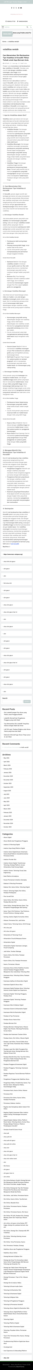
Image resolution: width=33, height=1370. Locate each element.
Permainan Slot (8, 1094)
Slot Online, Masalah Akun (11, 1203)
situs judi (6, 1133)
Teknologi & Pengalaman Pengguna (14, 1301)
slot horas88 (15, 544)
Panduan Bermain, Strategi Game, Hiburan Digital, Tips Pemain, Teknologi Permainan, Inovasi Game (16, 1029)
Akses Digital (7, 837)
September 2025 (8, 787)
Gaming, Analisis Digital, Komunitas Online (16, 917)
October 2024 (7, 827)
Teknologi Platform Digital (11, 1323)
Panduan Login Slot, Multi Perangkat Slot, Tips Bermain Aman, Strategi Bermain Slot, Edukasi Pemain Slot (16, 1051)
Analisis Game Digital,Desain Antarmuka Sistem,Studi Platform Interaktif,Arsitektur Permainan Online (16, 854)
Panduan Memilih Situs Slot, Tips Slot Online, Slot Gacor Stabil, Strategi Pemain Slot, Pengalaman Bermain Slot (17, 1059)
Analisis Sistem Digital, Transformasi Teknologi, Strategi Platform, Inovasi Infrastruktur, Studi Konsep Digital (14, 865)
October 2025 (7, 783)
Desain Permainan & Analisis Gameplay (15, 880)
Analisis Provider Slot (10, 859)
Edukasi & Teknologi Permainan (13, 883)
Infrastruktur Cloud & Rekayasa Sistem (15, 938)
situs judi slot (8, 1137)
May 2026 (6, 758)
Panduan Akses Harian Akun (12, 1019)
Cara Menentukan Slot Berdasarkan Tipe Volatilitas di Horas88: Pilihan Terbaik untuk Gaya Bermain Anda (16, 57)
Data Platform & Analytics (11, 876)
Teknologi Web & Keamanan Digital (14, 1326)
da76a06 (6, 63)
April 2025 (7, 805)
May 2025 (6, 801)
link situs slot (8, 583)
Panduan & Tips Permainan (11, 1016)
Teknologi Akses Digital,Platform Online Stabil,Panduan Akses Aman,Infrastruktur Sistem (16, 1314)
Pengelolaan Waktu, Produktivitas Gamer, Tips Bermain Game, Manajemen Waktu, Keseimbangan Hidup (17, 1085)
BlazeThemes (20, 1366)
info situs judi (8, 927)
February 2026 (8, 769)
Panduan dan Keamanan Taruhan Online (15, 1034)
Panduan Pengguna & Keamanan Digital (15, 1064)
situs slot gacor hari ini (10, 612)
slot (5, 576)
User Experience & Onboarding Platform (15, 1351)
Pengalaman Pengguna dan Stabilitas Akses (16, 1079)
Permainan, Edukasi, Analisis (12, 1103)
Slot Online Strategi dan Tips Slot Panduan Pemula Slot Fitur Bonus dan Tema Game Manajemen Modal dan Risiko (16, 1190)
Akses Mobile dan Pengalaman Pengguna (16, 841)
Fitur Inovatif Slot (9, 896)
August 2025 (7, 790)
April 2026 (7, 761)
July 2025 (6, 794)
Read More (6, 546)
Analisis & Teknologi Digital (12, 844)
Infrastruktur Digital (9, 942)
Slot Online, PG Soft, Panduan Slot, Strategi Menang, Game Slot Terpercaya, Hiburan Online (16, 1217)
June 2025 (7, 798)
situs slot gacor (8, 605)
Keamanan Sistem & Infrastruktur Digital (15, 1009)
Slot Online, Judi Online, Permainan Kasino (16, 1195)
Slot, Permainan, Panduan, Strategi (14, 1245)
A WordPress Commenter (11, 747)
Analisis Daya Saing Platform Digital (14, 848)
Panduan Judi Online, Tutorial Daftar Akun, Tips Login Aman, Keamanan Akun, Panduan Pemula (16, 1043)
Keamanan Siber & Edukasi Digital (13, 1005)
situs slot (6, 1148)
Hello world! (24, 747)
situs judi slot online (10, 1144)
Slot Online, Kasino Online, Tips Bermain (15, 1199)
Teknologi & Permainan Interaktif (13, 1304)
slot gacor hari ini (9, 1173)
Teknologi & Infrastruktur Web (12, 1290)
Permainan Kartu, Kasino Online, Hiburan (15, 1090)
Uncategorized (8, 1347)
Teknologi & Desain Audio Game (13, 1286)
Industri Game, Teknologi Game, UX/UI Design (17, 924)
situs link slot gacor (9, 561)
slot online (7, 1177)
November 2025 (8, 780)
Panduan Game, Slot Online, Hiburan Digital (16, 1038)
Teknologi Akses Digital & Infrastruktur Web (16, 1308)
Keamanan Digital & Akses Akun (13, 984)
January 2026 (7, 772)
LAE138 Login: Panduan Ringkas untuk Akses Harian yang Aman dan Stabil (15, 2)
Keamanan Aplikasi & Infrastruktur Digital (16, 981)
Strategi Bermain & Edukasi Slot (13, 1256)
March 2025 (7, 809)
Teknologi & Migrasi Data (11, 1297)
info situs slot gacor (9, 931)
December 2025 (8, 776)
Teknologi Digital (9, 1319)
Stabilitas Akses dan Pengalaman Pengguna (16, 1249)
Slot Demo (7, 1166)
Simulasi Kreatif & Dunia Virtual (13, 1129)
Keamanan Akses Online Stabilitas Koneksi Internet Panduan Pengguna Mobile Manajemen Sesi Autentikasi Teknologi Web (16, 970)
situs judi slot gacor (9, 1140)
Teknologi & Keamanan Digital (12, 1293)
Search (4, 698)
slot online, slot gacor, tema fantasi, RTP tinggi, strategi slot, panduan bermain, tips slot (16, 1225)
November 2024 (8, 823)
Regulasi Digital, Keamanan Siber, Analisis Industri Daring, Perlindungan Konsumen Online (16, 1114)
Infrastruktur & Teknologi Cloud (13, 935)
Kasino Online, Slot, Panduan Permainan (15, 960)
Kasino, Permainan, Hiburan (12, 964)
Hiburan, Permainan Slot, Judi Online (14, 920)
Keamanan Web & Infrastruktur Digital (15, 1012)
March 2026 (7, 765)
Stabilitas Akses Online (10, 1253)
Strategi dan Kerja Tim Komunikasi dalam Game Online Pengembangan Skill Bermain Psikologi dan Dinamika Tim (16, 1262)
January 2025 (7, 816)
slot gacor (7, 568)
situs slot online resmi (10, 1158)
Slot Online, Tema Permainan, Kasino (14, 1242)
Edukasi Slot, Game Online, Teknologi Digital (17, 887)
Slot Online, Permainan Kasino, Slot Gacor (16, 1212)
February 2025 (8, 812)
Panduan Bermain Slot (10, 1023)
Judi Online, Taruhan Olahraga (12, 951)
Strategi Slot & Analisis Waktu (12, 1283)
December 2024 (8, 819)
